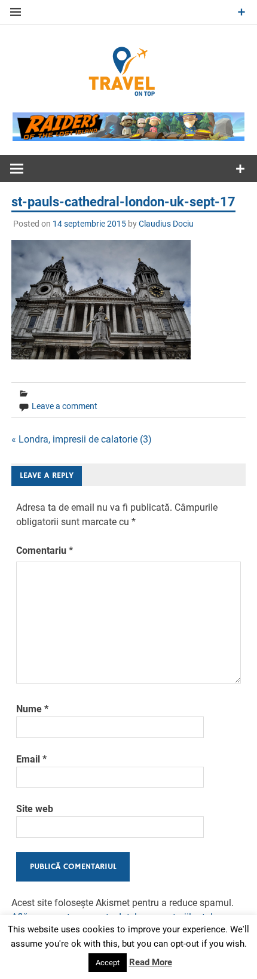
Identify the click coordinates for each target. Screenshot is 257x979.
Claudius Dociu (166, 223)
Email (31, 759)
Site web (34, 809)
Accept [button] (108, 962)
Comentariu (44, 550)
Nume (32, 709)
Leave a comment (64, 406)
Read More (150, 962)
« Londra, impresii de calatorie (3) (81, 439)
